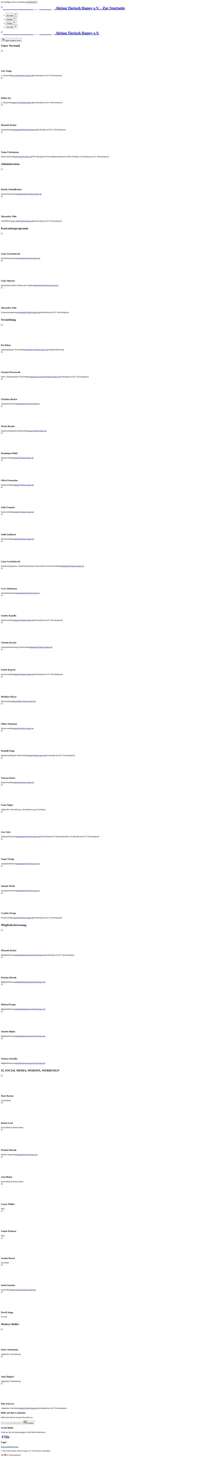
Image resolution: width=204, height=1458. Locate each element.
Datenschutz (13, 1447)
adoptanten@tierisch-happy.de (28, 404)
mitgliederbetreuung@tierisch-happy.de (30, 955)
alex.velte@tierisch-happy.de (22, 221)
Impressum (5, 1447)
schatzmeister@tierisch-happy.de (25, 130)
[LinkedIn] (8, 1438)
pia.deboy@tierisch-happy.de (37, 350)
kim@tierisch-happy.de (29, 1408)
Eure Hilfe (10, 27)
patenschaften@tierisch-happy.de (23, 701)
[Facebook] (2, 1438)
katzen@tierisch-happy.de (37, 431)
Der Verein (10, 15)
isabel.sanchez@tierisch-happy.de (23, 1290)
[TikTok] (11, 1438)
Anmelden (30, 1423)
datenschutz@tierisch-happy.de (30, 194)
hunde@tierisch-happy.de (24, 458)
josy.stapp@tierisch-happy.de (22, 76)
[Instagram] (5, 1438)
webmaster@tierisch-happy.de (26, 1155)
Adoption (10, 19)
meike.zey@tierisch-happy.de (23, 103)
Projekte (9, 23)
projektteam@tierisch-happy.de (28, 258)
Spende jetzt (32, 2)
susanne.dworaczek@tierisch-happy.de (45, 377)
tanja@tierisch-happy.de (23, 157)
